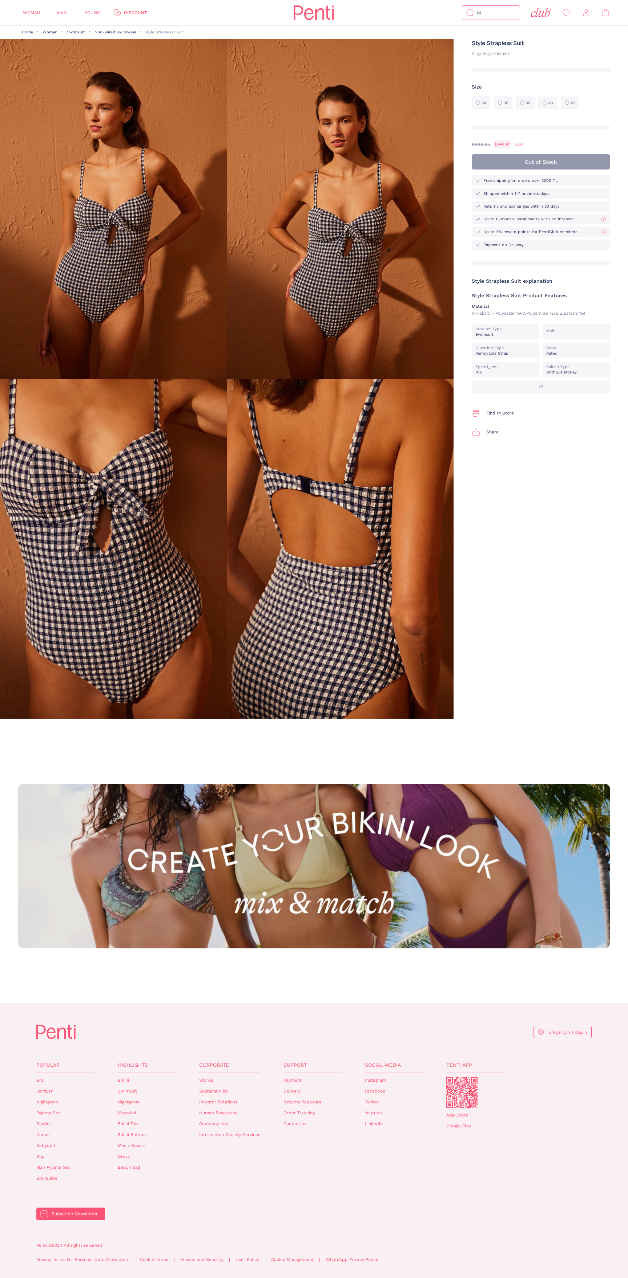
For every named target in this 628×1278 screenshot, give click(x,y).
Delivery (292, 1091)
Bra (40, 1080)
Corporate (214, 1065)
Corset (43, 1134)
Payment (292, 1080)
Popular (48, 1065)
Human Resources (218, 1112)
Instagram (375, 1080)
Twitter (372, 1102)
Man (62, 12)
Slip (40, 1156)
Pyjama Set (48, 1112)
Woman (31, 12)
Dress (124, 1156)
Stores (206, 1080)
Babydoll (45, 1145)
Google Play (458, 1125)
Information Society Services (229, 1134)
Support (295, 1065)
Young (92, 12)
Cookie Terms (154, 1259)
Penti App (459, 1065)
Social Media (383, 1065)
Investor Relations (218, 1102)
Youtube (373, 1112)
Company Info (214, 1123)
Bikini (123, 1080)
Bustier (43, 1123)
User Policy (247, 1259)
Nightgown (47, 1102)
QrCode (462, 1092)
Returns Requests (302, 1102)
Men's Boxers (131, 1145)
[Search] (470, 12)
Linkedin (374, 1123)
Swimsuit (76, 32)
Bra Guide (46, 1178)
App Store (457, 1115)
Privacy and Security (202, 1259)
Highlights (133, 1065)
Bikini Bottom (132, 1134)
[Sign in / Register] (585, 12)
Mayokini (127, 1112)
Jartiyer (44, 1091)
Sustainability (213, 1091)
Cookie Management (292, 1259)
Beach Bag (129, 1167)
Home (27, 32)
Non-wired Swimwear (115, 32)
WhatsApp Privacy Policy (352, 1259)
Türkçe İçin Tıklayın (567, 1032)
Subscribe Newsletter (75, 1213)
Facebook (375, 1091)
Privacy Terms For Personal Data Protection (82, 1259)
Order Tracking (299, 1112)
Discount (135, 12)
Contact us (294, 1123)
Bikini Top (128, 1123)
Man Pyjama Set (53, 1167)
